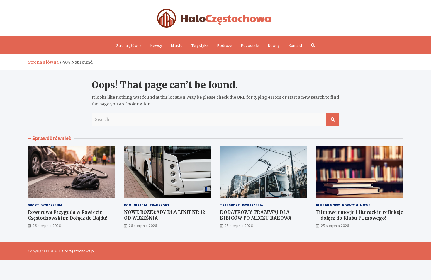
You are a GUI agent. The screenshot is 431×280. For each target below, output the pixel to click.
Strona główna (129, 45)
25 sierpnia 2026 (239, 225)
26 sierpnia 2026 (47, 225)
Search (332, 119)
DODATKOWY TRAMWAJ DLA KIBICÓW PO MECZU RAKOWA (255, 215)
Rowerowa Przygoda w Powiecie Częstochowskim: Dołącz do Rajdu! (67, 215)
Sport (33, 205)
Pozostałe (250, 45)
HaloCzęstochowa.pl (77, 251)
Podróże (224, 45)
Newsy (156, 45)
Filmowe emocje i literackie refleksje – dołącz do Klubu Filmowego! (359, 215)
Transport (159, 205)
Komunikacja (135, 205)
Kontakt (295, 45)
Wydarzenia (51, 205)
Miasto (177, 45)
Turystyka (199, 45)
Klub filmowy (328, 205)
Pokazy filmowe (356, 205)
